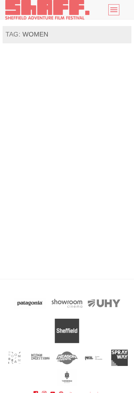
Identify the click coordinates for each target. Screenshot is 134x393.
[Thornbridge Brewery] (67, 377)
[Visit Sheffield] (67, 331)
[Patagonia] (30, 303)
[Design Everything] (41, 358)
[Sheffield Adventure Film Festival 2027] (47, 10)
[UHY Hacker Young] (104, 303)
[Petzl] (93, 358)
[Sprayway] (119, 358)
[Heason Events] (67, 358)
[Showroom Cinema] (67, 303)
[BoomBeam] (14, 358)
